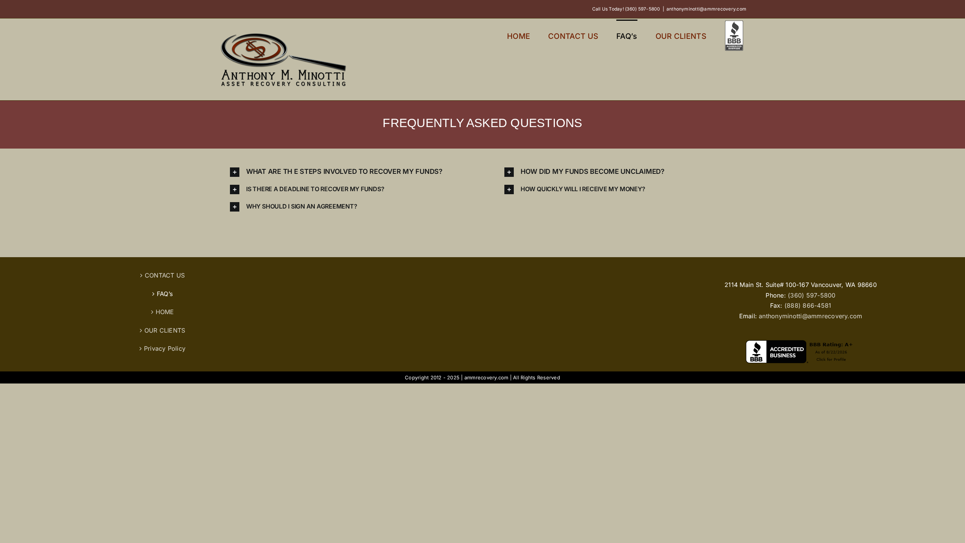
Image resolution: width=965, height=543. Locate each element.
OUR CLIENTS (164, 330)
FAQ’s (165, 294)
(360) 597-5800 (811, 295)
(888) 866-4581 (807, 305)
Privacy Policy (164, 348)
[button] (345, 172)
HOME (165, 312)
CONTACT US (165, 275)
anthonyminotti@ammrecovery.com (706, 9)
